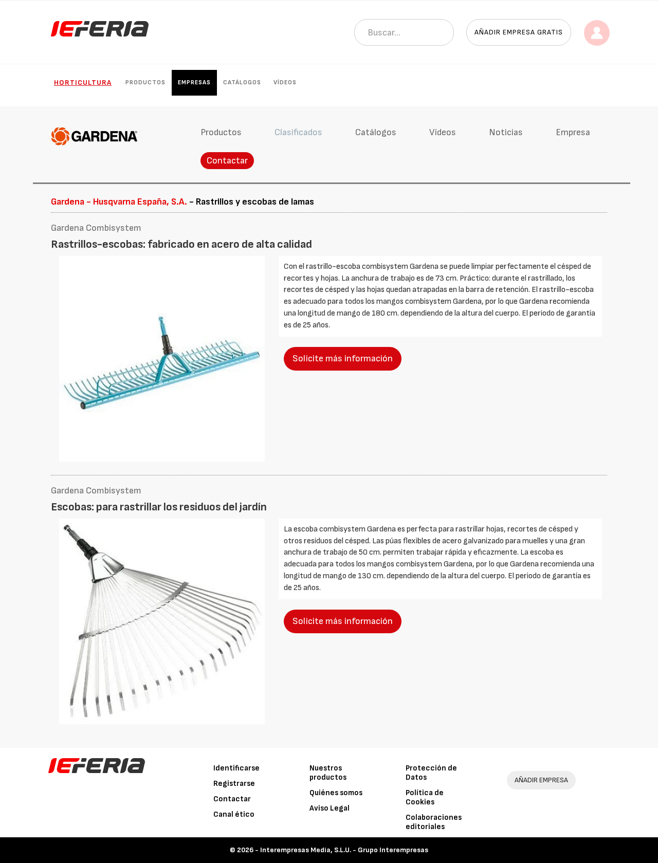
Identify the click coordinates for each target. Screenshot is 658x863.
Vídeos (285, 82)
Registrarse (234, 783)
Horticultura (83, 82)
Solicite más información (343, 358)
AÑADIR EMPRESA (541, 780)
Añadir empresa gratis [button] (518, 32)
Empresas (194, 82)
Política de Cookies (425, 797)
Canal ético (233, 814)
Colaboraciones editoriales (434, 822)
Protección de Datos (431, 772)
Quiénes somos (335, 793)
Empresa (573, 132)
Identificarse (236, 768)
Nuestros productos (327, 772)
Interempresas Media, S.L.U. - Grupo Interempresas (344, 850)
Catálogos (242, 82)
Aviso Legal (329, 808)
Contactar (227, 160)
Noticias (506, 132)
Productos (145, 82)
